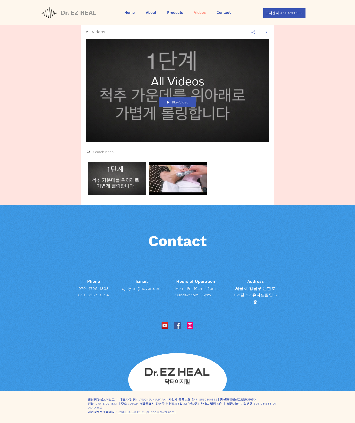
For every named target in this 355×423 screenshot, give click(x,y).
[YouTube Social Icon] (165, 325)
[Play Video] (117, 178)
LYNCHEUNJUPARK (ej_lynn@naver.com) (147, 412)
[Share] (253, 32)
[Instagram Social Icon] (190, 325)
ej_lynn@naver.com (142, 288)
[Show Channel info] (264, 32)
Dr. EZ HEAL (78, 12)
